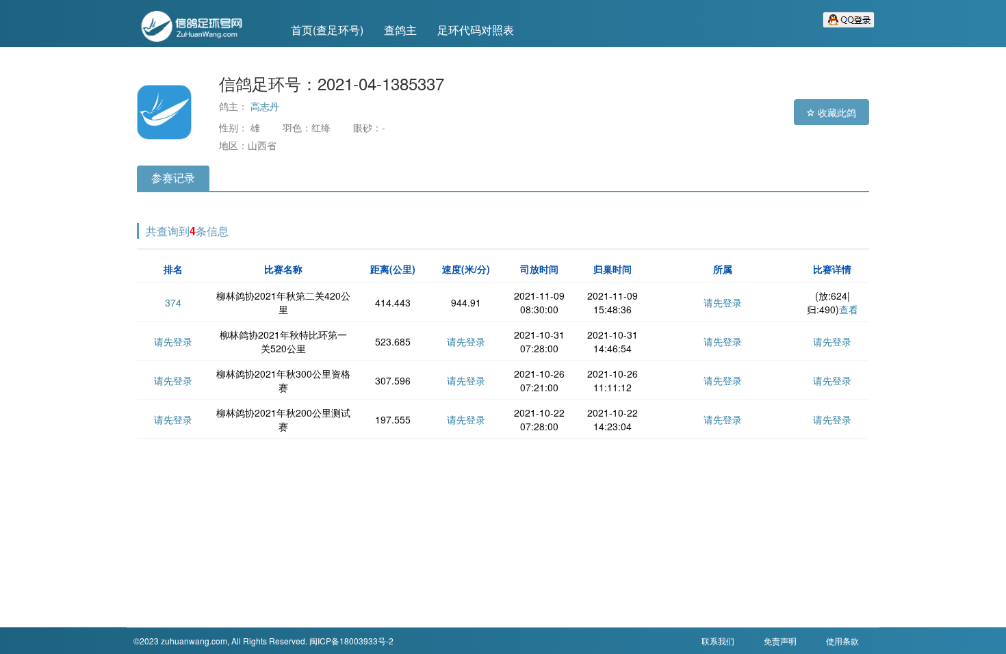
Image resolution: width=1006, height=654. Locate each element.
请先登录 (723, 302)
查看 (848, 309)
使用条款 (842, 640)
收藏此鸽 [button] (835, 112)
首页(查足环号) (327, 30)
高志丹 (264, 106)
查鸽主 (400, 30)
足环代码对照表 (475, 30)
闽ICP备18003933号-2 (351, 640)
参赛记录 (173, 177)
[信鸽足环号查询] (201, 24)
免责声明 (780, 640)
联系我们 (717, 640)
